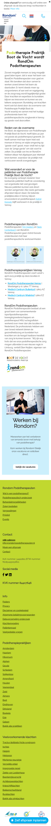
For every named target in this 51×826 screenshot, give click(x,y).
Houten (6, 683)
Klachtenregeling (11, 623)
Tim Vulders (28, 227)
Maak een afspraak (12, 547)
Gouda (6, 666)
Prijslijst (6, 515)
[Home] (9, 16)
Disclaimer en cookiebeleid (15, 610)
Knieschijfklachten (11, 785)
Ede (4, 717)
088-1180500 (43, 16)
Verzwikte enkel (10, 764)
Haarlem (7, 652)
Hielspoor (7, 755)
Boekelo (7, 713)
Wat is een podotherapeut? (16, 493)
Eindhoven (8, 704)
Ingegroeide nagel (11, 768)
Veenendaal (8, 687)
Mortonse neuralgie (12, 760)
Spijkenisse (8, 674)
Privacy (6, 606)
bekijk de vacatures (25, 467)
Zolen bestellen (10, 506)
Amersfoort (8, 678)
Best (5, 700)
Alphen (6, 661)
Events (6, 519)
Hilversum (8, 657)
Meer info (14, 8)
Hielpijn (6, 751)
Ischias (6, 747)
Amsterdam (8, 648)
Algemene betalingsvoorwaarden (19, 615)
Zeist (5, 691)
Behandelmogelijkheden (14, 502)
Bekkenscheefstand (12, 790)
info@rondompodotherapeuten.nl (19, 543)
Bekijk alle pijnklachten (13, 798)
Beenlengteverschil (12, 777)
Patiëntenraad (9, 628)
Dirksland (7, 709)
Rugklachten (9, 794)
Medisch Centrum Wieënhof (21, 295)
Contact (6, 551)
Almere (6, 696)
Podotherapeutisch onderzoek (17, 497)
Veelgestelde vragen (12, 632)
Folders (6, 602)
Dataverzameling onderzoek (16, 619)
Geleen (6, 722)
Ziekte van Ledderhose (14, 772)
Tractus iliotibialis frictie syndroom (19, 742)
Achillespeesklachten (13, 781)
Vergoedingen (9, 510)
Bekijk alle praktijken (12, 726)
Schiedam (7, 670)
